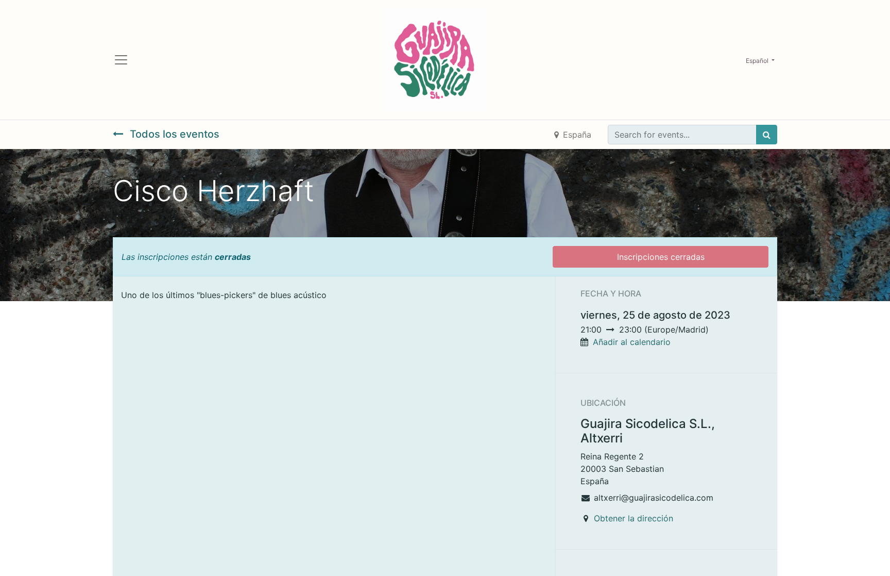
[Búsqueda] (766, 134)
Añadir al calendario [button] (632, 342)
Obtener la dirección (633, 518)
